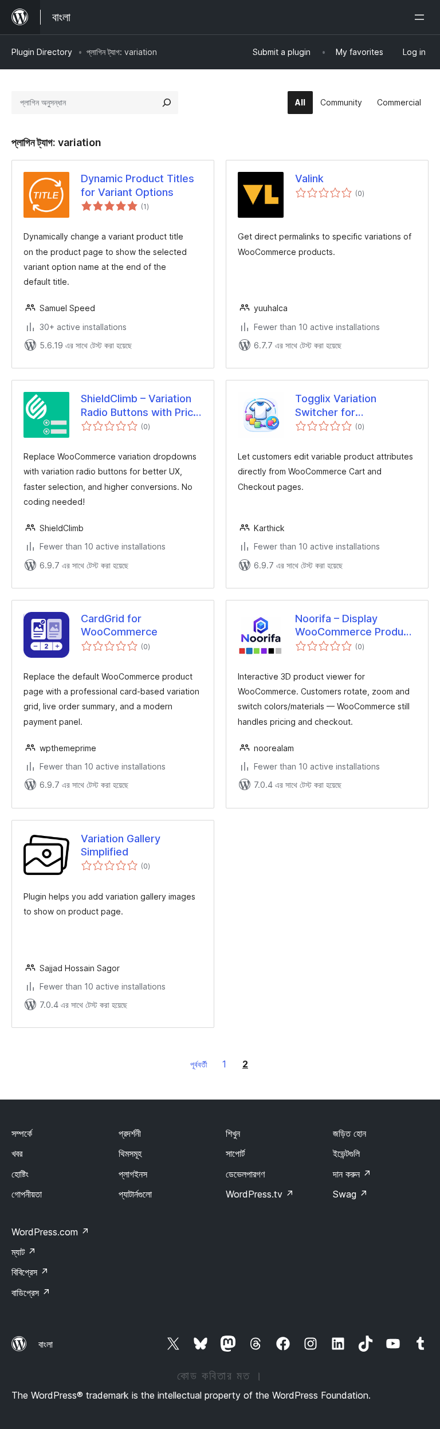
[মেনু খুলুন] (421, 17)
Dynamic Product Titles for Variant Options (137, 185)
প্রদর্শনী (130, 1133)
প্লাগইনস (133, 1174)
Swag (350, 1194)
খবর (16, 1153)
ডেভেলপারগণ (245, 1174)
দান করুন (352, 1174)
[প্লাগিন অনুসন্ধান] (166, 102)
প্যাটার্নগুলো (135, 1194)
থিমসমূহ (130, 1153)
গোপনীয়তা (26, 1194)
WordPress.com (50, 1232)
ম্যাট (23, 1252)
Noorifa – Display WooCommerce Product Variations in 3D (354, 626)
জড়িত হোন (349, 1133)
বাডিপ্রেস (30, 1292)
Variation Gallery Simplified (120, 845)
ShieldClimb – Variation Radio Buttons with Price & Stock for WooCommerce (140, 405)
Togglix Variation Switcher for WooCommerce (335, 405)
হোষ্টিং (20, 1174)
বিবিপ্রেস (30, 1272)
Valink (309, 178)
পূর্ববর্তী (198, 1064)
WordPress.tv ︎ (260, 1194)
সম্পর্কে (21, 1133)
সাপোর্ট (235, 1153)
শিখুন (233, 1133)
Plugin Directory (41, 52)
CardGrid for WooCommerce (119, 625)
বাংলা (45, 1344)
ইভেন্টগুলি (346, 1153)
